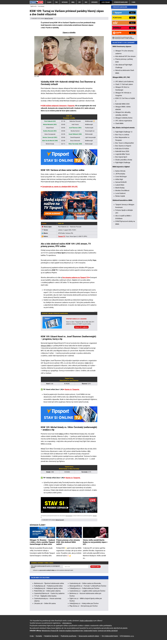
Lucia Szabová (120, 193)
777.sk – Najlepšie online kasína (45, 596)
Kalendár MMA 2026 (122, 104)
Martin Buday (120, 188)
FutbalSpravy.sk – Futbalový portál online (48, 586)
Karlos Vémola (120, 171)
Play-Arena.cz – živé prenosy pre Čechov (83, 606)
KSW (86, 363)
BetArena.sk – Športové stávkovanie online (49, 583)
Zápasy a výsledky (69, 32)
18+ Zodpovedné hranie (110, 636)
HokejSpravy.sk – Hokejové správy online (48, 588)
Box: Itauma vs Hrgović (123, 146)
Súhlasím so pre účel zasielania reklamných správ (53, 570)
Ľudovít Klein (119, 185)
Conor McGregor (121, 176)
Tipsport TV (61, 236)
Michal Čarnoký (49, 18)
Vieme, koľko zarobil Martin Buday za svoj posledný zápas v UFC (95, 542)
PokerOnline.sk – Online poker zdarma (47, 591)
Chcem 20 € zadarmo (81, 327)
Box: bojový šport (121, 157)
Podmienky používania (68, 636)
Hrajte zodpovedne (69, 515)
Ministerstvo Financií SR (50, 631)
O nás (133, 2)
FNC (56, 2)
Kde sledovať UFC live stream (125, 56)
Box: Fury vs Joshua (122, 134)
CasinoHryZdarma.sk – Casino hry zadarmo (49, 593)
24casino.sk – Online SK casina (45, 603)
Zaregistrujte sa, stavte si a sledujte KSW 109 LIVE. (60, 186)
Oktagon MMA (46, 346)
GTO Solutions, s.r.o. (127, 636)
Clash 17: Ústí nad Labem (124, 84)
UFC (79, 2)
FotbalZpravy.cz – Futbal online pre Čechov (84, 588)
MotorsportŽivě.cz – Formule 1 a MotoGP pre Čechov (87, 586)
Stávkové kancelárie (121, 2)
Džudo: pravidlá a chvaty (123, 160)
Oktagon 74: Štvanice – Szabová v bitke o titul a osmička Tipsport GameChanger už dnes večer (42, 542)
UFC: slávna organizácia (123, 121)
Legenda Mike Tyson (122, 154)
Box (86, 2)
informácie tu (66, 623)
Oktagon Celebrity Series (123, 118)
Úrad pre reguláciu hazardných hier (71, 631)
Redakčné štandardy (51, 636)
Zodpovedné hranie (90, 631)
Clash (49, 2)
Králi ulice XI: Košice (122, 148)
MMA (72, 2)
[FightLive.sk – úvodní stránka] (36, 2)
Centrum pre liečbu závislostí (108, 631)
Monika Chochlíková (122, 190)
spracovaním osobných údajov (47, 570)
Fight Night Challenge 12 (123, 132)
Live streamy (106, 2)
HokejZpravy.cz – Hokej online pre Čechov (84, 603)
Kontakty (39, 636)
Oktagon (64, 2)
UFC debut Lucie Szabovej (124, 81)
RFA (89, 451)
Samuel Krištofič (121, 182)
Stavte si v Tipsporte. (72, 389)
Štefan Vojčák (120, 196)
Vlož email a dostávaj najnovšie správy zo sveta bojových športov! (45, 566)
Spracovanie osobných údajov (89, 636)
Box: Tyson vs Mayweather (124, 143)
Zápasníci (94, 2)
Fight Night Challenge (122, 162)
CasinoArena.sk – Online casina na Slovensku (85, 583)
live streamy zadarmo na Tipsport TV (75, 277)
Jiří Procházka (120, 174)
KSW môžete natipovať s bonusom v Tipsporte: (58, 106)
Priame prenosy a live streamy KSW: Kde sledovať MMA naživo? (68, 542)
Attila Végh (119, 179)
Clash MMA (119, 123)
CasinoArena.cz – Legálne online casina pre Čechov (87, 591)
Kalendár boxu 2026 (122, 151)
